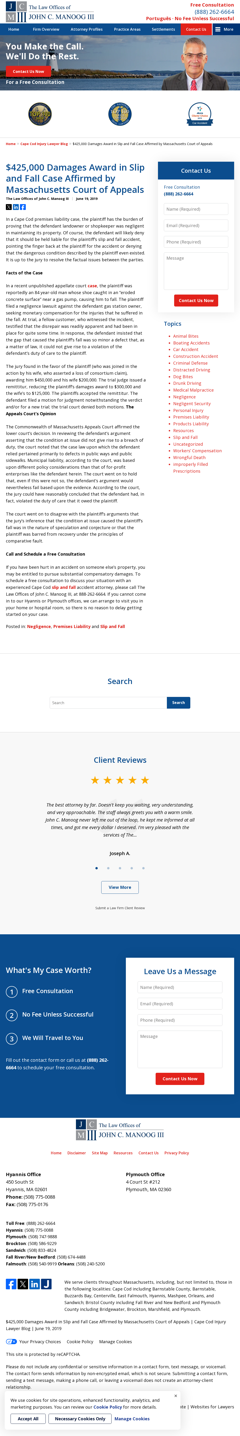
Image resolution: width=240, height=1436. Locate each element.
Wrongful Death (189, 457)
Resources (183, 430)
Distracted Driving (191, 370)
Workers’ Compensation (197, 450)
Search (178, 702)
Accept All (28, 1418)
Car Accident (186, 349)
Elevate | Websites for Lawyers (194, 1407)
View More (120, 887)
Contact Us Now (28, 71)
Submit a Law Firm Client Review (120, 908)
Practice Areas (127, 29)
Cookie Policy (80, 1341)
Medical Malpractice (193, 390)
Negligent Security (192, 403)
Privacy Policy (177, 1153)
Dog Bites (183, 376)
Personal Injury (188, 410)
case (92, 285)
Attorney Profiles (87, 29)
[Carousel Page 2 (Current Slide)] (108, 868)
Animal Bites (186, 336)
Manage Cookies (115, 1341)
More (228, 29)
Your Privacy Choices (40, 1341)
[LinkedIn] (34, 1284)
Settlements (163, 29)
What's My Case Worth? (48, 970)
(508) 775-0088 (39, 1197)
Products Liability (191, 423)
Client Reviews (120, 760)
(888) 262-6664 (214, 11)
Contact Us (196, 29)
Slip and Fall (112, 626)
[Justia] (46, 1284)
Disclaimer (77, 1153)
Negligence (39, 626)
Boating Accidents (191, 343)
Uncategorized (188, 444)
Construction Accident (195, 356)
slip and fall (64, 587)
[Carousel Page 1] (96, 868)
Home (13, 29)
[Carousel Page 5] (143, 868)
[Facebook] (11, 1284)
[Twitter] (23, 1284)
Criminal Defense (190, 363)
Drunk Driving (187, 383)
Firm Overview (46, 29)
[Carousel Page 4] (132, 868)
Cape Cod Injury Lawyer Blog (44, 144)
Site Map (100, 1153)
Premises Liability (71, 626)
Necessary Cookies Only (80, 1418)
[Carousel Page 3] (120, 868)
